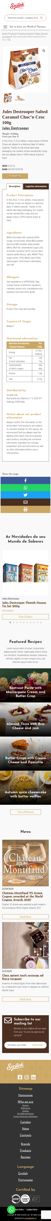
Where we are (25, 1108)
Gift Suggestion (7, 610)
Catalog (25, 1122)
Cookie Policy (31, 1209)
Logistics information (36, 186)
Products (13, 33)
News (25, 1128)
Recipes (25, 1157)
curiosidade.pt (30, 1218)
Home (4, 33)
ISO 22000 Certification (25, 1114)
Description (14, 186)
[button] (43, 50)
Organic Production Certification (25, 1116)
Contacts (25, 1135)
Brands (25, 1144)
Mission (25, 1105)
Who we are (25, 1101)
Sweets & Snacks (26, 33)
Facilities (25, 1111)
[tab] (15, 186)
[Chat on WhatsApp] (11, 1209)
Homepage (25, 1095)
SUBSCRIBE (37, 1045)
